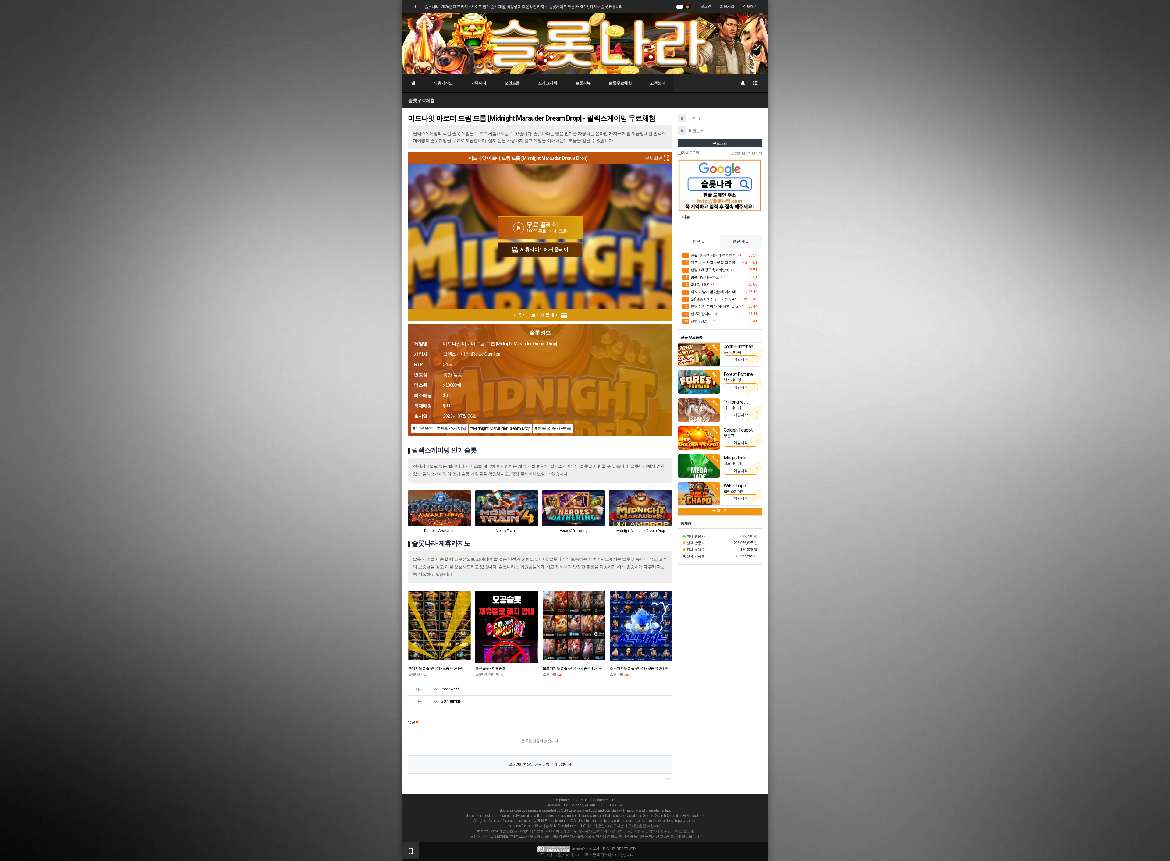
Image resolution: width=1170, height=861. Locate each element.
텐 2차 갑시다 (698, 314)
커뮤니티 (478, 83)
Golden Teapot (738, 430)
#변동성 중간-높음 (552, 428)
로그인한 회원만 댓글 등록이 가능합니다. (540, 764)
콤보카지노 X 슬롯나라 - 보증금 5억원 (639, 668)
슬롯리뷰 (582, 83)
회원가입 (727, 6)
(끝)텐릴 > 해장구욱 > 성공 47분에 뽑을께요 (713, 299)
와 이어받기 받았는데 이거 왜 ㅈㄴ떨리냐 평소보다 (713, 292)
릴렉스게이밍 (734, 491)
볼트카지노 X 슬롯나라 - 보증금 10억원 (438, 668)
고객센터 (657, 83)
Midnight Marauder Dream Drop (640, 531)
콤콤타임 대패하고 (702, 277)
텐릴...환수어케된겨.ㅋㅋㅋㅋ (710, 255)
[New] (699, 354)
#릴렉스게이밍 (451, 428)
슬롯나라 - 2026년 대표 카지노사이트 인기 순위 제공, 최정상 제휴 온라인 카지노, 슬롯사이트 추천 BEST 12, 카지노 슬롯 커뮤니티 (524, 7)
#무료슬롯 (423, 428)
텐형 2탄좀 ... (697, 321)
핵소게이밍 (732, 380)
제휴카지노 (443, 83)
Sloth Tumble (451, 701)
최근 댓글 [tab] (741, 241)
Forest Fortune (738, 374)
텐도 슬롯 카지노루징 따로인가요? (713, 262)
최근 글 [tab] (699, 241)
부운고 (729, 436)
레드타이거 (732, 408)
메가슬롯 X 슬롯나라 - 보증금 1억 (568, 668)
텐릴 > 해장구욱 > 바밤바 (707, 270)
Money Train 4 (507, 531)
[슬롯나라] (585, 43)
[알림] (742, 83)
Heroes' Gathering (574, 531)
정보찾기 (750, 6)
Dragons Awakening (440, 531)
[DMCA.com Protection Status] (553, 849)
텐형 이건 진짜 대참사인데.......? (711, 306)
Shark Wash (450, 689)
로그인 (705, 6)
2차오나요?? (697, 284)
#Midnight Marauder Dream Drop (500, 428)
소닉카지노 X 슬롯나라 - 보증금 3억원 (504, 668)
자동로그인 (690, 153)
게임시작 (741, 359)
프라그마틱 (547, 83)
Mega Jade (735, 458)
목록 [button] (668, 779)
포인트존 (512, 83)
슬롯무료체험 (620, 83)
